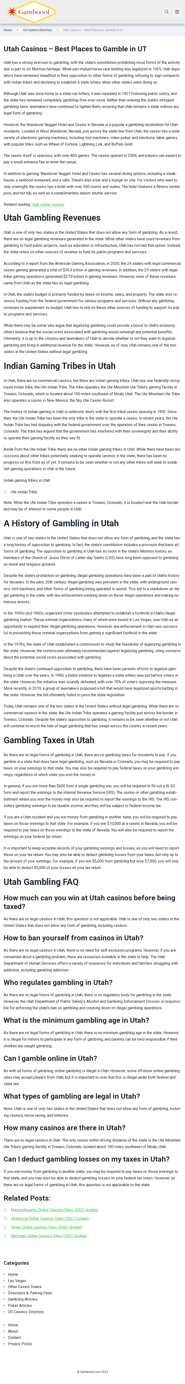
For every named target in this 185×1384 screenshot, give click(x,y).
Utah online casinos (48, 204)
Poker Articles (20, 1305)
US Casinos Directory (37, 30)
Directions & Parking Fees (30, 1293)
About (13, 1331)
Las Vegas (17, 1280)
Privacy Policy (20, 1344)
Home (8, 30)
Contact (14, 1337)
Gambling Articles (23, 1299)
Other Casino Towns (25, 1286)
